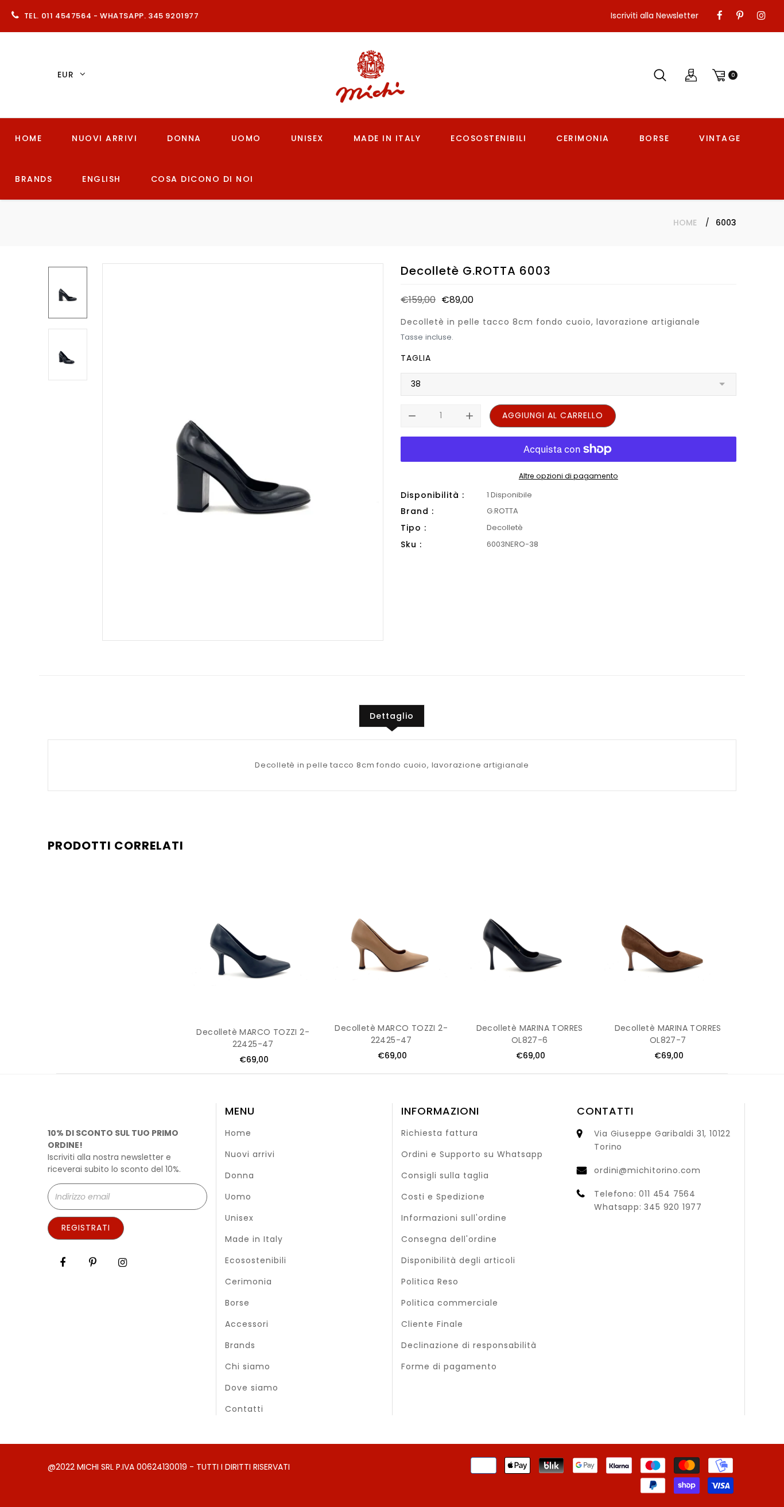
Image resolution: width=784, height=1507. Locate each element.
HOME (28, 138)
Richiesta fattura (439, 1133)
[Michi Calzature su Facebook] (719, 16)
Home (685, 222)
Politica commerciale (449, 1303)
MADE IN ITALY (387, 138)
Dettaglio (392, 716)
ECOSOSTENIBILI (488, 138)
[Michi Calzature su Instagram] (761, 16)
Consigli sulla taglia (445, 1175)
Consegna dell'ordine (449, 1239)
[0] (723, 75)
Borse (237, 1303)
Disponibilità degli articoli (458, 1260)
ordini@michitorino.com (647, 1170)
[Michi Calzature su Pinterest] (739, 16)
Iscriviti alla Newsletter (654, 15)
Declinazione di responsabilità (469, 1345)
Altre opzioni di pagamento (568, 476)
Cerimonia (248, 1281)
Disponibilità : (432, 495)
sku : (411, 544)
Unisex (239, 1218)
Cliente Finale (432, 1324)
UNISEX (307, 138)
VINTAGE (720, 138)
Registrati (85, 1227)
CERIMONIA (583, 138)
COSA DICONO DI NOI (202, 179)
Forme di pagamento (449, 1366)
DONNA (184, 138)
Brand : (417, 511)
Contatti (244, 1409)
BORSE (654, 138)
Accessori (247, 1324)
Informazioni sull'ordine (454, 1218)
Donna (239, 1175)
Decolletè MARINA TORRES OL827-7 (668, 1034)
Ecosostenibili (255, 1260)
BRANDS (33, 179)
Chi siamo (247, 1366)
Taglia (416, 358)
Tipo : (413, 528)
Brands (240, 1345)
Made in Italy (254, 1239)
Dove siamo (251, 1387)
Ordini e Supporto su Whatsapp (472, 1154)
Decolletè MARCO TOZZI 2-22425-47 (252, 1038)
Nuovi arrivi (250, 1154)
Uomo (238, 1196)
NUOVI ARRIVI (104, 138)
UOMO (246, 138)
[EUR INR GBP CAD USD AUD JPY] (69, 75)
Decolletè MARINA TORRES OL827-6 (529, 1034)
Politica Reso (430, 1281)
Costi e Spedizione (443, 1196)
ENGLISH (101, 179)
